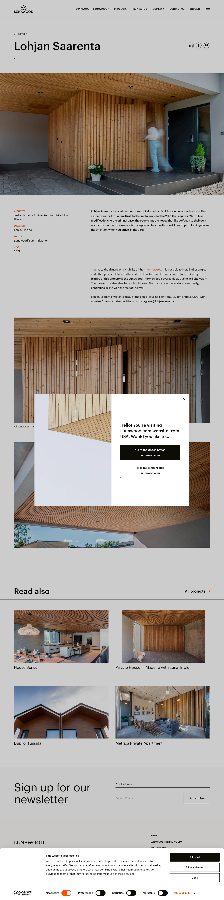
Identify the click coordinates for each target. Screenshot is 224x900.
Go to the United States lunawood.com (150, 452)
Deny (195, 877)
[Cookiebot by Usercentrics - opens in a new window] (22, 893)
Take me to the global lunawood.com (150, 470)
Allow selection (195, 867)
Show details (182, 893)
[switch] (101, 893)
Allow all (195, 857)
